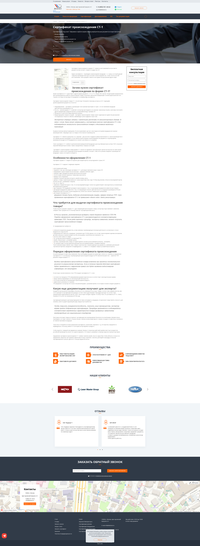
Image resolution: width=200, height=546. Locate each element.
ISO (111, 16)
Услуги (56, 16)
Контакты (105, 1)
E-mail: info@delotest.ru (107, 525)
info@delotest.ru (102, 9)
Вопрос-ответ (89, 1)
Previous (52, 389)
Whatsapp (119, 9)
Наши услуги (66, 1)
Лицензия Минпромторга (85, 521)
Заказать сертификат (30, 504)
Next (147, 389)
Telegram (119, 7)
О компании (57, 1)
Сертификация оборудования (87, 526)
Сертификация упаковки (85, 524)
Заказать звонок (139, 8)
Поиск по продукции (70, 16)
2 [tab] (99, 449)
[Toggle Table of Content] (81, 82)
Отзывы (73, 1)
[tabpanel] (76, 432)
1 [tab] (97, 449)
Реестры (97, 1)
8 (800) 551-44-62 (104, 7)
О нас (56, 519)
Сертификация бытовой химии (87, 529)
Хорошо (100, 539)
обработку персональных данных (71, 55)
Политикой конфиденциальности (100, 536)
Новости (80, 1)
